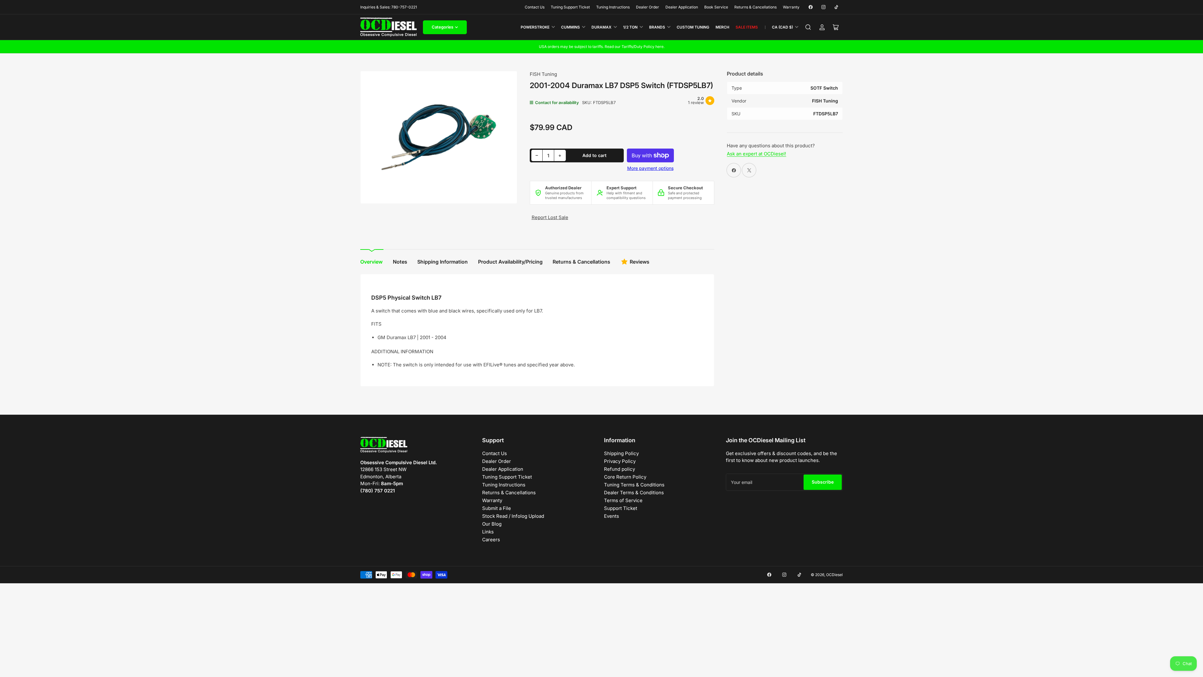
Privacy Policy (620, 461)
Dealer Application (681, 7)
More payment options (650, 168)
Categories (442, 26)
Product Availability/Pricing (510, 262)
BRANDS (657, 27)
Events (611, 516)
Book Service (716, 7)
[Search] (808, 27)
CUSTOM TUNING (693, 27)
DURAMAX (601, 27)
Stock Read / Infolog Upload (513, 516)
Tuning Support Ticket (570, 7)
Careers (491, 540)
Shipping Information (442, 262)
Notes (400, 262)
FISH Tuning (543, 74)
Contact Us (534, 7)
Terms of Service (623, 500)
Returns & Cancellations (755, 7)
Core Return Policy (625, 477)
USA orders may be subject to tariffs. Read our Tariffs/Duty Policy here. (601, 46)
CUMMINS (570, 27)
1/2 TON (630, 27)
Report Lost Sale (550, 217)
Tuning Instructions (613, 7)
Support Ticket (620, 508)
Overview (371, 262)
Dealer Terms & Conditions (634, 493)
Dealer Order (647, 7)
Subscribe (823, 482)
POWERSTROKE (535, 27)
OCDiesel (834, 574)
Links (488, 532)
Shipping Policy (621, 453)
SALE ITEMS (747, 27)
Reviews (639, 262)
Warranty (791, 7)
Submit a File (496, 508)
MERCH (722, 27)
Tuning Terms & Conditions (634, 485)
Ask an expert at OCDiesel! (756, 154)
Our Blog (492, 524)
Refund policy (619, 469)
